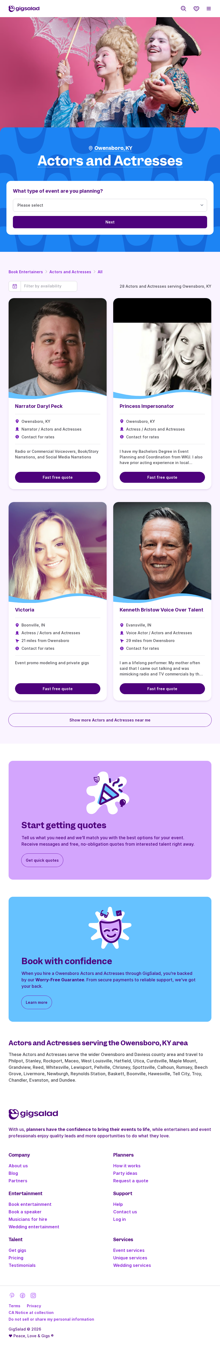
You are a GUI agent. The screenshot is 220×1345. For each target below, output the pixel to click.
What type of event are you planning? (58, 191)
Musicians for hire (28, 1219)
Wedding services (132, 1265)
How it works (127, 1165)
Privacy (34, 1306)
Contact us (125, 1211)
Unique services (130, 1257)
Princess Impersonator (147, 406)
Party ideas (125, 1173)
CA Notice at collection (31, 1312)
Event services (129, 1250)
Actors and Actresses (70, 271)
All (100, 271)
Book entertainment (30, 1204)
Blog (13, 1173)
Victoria (24, 610)
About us (18, 1165)
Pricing (16, 1257)
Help (118, 1204)
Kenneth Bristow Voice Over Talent (161, 610)
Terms (14, 1306)
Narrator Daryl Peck (39, 406)
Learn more (36, 1002)
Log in (119, 1219)
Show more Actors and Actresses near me (110, 720)
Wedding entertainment (34, 1226)
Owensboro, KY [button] (113, 148)
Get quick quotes (42, 860)
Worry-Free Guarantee (59, 979)
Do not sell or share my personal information (51, 1319)
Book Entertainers (26, 271)
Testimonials (22, 1265)
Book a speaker (25, 1211)
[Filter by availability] (49, 286)
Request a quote (130, 1180)
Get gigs (17, 1250)
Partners (18, 1180)
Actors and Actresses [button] (110, 161)
